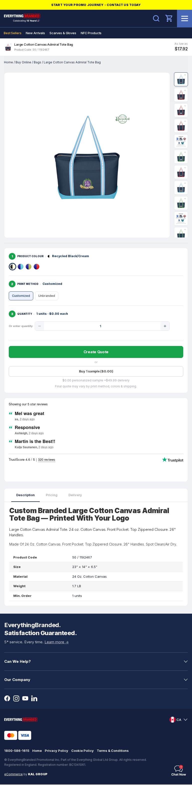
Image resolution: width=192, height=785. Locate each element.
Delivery (75, 495)
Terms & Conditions (113, 751)
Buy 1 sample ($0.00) (96, 371)
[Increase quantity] (165, 326)
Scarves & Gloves (63, 33)
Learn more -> (56, 642)
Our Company (17, 679)
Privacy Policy (56, 751)
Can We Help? (17, 661)
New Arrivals (35, 33)
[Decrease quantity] (39, 326)
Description (25, 495)
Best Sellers (12, 33)
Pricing (52, 495)
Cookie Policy (82, 751)
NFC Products (91, 33)
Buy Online (23, 62)
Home (8, 62)
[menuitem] (13, 33)
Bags (37, 62)
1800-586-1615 (16, 751)
